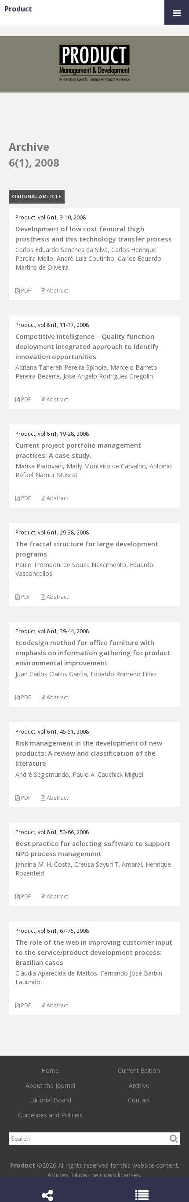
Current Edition (139, 1070)
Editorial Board (50, 1100)
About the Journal (50, 1085)
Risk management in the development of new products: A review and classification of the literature (88, 753)
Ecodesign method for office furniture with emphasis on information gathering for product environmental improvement (92, 652)
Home (50, 1070)
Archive (139, 1085)
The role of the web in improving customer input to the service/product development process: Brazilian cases (93, 952)
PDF (25, 290)
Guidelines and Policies (50, 1115)
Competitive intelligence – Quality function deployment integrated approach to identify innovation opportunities (87, 346)
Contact (139, 1100)
